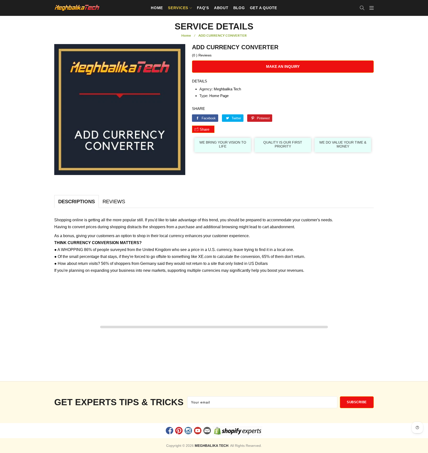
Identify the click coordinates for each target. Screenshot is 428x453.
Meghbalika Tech (227, 89)
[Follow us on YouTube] (198, 431)
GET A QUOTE (263, 8)
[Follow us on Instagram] (188, 431)
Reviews (114, 201)
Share (204, 129)
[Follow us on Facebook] (169, 431)
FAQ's (203, 8)
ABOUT (221, 8)
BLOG (239, 8)
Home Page (219, 96)
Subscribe (357, 402)
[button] (362, 8)
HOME (157, 8)
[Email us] (207, 431)
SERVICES (178, 8)
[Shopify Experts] (238, 432)
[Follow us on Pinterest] (179, 431)
